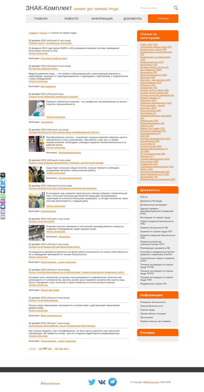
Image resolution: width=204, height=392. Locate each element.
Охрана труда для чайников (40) (157, 95)
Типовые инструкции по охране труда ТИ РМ (156, 265)
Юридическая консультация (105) (157, 179)
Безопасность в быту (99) (153, 49)
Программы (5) (148, 113)
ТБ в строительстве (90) (152, 153)
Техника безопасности (70, 178)
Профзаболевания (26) (152, 123)
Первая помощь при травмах (155, 321)
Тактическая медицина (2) (154, 148)
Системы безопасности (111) (155, 138)
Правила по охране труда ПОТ (156, 231)
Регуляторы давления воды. (43, 68)
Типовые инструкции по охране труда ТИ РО (156, 272)
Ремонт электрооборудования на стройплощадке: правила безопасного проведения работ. (76, 272)
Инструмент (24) (148, 64)
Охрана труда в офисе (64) (154, 90)
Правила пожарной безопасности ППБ (157, 236)
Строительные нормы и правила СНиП (157, 259)
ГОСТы (144, 197)
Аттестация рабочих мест (54, 58)
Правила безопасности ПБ (154, 227)
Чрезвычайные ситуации (153, 313)
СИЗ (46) (144, 136)
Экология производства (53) (155, 171)
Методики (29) (147, 77)
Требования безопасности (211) (157, 166)
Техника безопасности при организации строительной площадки (63, 188)
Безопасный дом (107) (152, 62)
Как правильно (48, 86)
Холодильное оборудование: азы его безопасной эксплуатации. (62, 325)
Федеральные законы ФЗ (153, 283)
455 (66, 348)
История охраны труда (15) (154, 67)
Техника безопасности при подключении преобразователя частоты (64, 132)
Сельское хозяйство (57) (153, 131)
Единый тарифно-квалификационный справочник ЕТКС (156, 211)
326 (41, 348)
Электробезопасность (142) (154, 174)
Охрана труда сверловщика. (43, 300)
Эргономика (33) (149, 176)
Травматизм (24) (149, 164)
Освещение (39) (148, 87)
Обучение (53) (147, 85)
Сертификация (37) (150, 133)
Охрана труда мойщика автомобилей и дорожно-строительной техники (66, 162)
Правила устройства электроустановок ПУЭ (152, 242)
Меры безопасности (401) (153, 75)
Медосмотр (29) (148, 72)
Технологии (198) (149, 161)
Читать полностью (38, 53)
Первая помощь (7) (150, 97)
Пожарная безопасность (153, 302)
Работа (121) (147, 125)
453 (57, 348)
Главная (33, 33)
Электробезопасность (69, 152)
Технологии (47, 122)
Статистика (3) (147, 143)
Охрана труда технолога (41, 221)
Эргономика (146, 317)
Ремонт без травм (50, 290)
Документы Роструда (151, 201)
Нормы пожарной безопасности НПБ (157, 222)
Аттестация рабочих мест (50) (156, 47)
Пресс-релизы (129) (150, 110)
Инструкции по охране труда (155, 217)
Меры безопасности (51, 315)
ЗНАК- (72, 7)
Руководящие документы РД (155, 248)
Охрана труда (147, 309)
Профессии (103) (149, 120)
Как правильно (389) (151, 69)
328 (50, 348)
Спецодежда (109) (150, 141)
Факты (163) (146, 169)
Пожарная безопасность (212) (156, 103)
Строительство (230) (151, 146)
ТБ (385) (144, 151)
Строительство (48, 211)
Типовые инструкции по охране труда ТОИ (156, 278)
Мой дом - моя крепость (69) (155, 80)
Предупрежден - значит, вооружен (58, 262)
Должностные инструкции (153, 204)
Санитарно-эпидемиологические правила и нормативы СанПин (157, 253)
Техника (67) (146, 156)
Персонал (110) (148, 100)
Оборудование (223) (151, 82)
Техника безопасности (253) (155, 159)
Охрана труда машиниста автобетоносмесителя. (54, 246)
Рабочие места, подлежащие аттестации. (50, 43)
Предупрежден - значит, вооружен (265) (152, 106)
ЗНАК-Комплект (151, 382)
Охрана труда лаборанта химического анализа (53, 96)
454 (61, 348)
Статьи (43, 33)
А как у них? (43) (149, 44)
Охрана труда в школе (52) (154, 92)
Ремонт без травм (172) (152, 128)
